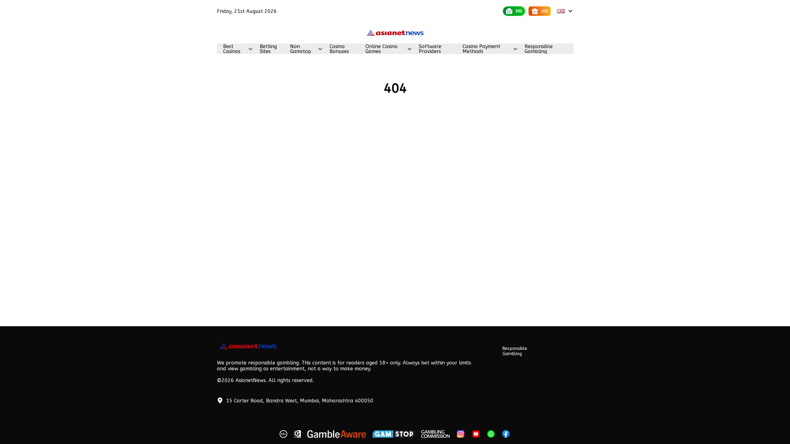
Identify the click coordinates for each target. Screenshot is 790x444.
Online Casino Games (381, 49)
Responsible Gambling (539, 49)
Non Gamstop (300, 49)
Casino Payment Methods (481, 49)
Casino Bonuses (339, 49)
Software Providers (430, 49)
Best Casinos (231, 49)
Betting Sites (268, 49)
